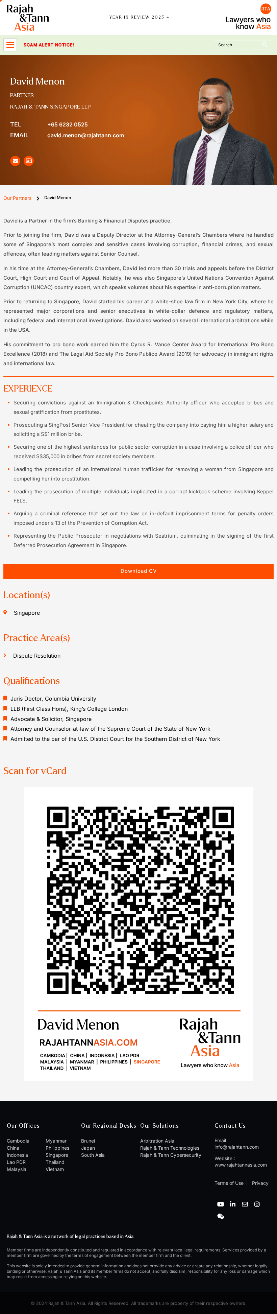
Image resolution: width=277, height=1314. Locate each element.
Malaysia (16, 1169)
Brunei (88, 1141)
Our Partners (17, 198)
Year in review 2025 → (139, 17)
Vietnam (55, 1169)
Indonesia (17, 1155)
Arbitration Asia (157, 1141)
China (13, 1148)
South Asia (93, 1155)
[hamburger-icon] (10, 44)
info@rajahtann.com (237, 1147)
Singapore (57, 1155)
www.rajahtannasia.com (241, 1165)
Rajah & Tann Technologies (169, 1148)
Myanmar (56, 1141)
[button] (138, 571)
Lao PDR (16, 1162)
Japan (88, 1148)
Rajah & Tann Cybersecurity (170, 1155)
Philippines (57, 1148)
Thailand (55, 1162)
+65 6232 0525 (49, 124)
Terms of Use (229, 1183)
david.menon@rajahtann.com (67, 135)
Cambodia (18, 1141)
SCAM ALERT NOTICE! (40, 45)
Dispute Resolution (36, 655)
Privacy (260, 1183)
